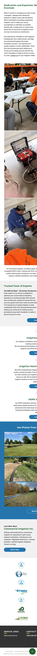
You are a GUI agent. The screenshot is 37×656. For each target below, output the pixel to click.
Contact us (14, 55)
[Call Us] (32, 652)
